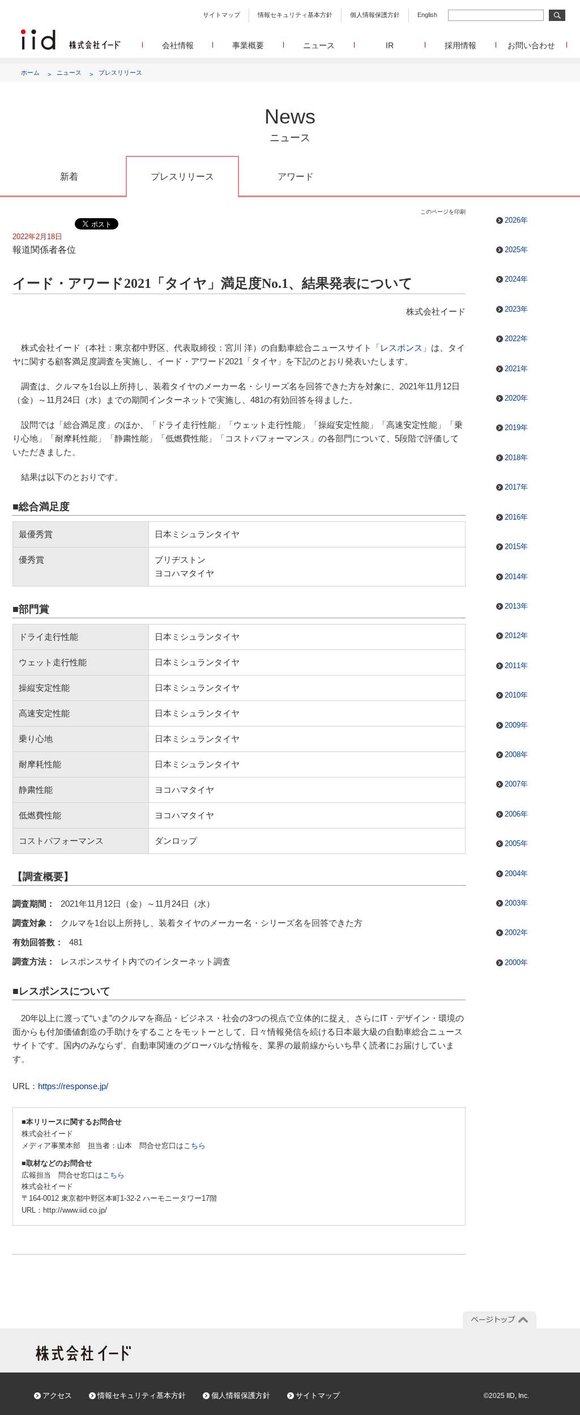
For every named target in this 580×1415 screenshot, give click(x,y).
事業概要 (248, 45)
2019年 (516, 427)
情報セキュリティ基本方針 (295, 14)
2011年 (516, 665)
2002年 (516, 932)
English (427, 14)
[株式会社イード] (70, 34)
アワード (296, 176)
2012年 (516, 635)
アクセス (57, 1395)
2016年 (516, 517)
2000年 (516, 962)
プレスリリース (120, 72)
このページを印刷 (443, 212)
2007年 (516, 784)
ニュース (319, 45)
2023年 (516, 309)
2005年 (516, 843)
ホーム (30, 72)
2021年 (516, 368)
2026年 (516, 220)
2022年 (516, 338)
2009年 (516, 725)
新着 (69, 176)
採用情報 (460, 45)
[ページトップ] (499, 1319)
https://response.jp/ (73, 1086)
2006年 (516, 814)
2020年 (516, 398)
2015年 (516, 546)
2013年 (516, 606)
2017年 (516, 487)
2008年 (516, 754)
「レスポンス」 (401, 347)
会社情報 (178, 45)
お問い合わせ (531, 45)
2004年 (516, 873)
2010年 (516, 695)
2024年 (516, 279)
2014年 (516, 576)
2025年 (516, 249)
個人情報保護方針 (375, 14)
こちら (195, 1145)
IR (390, 45)
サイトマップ (221, 14)
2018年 (516, 457)
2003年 (516, 903)
